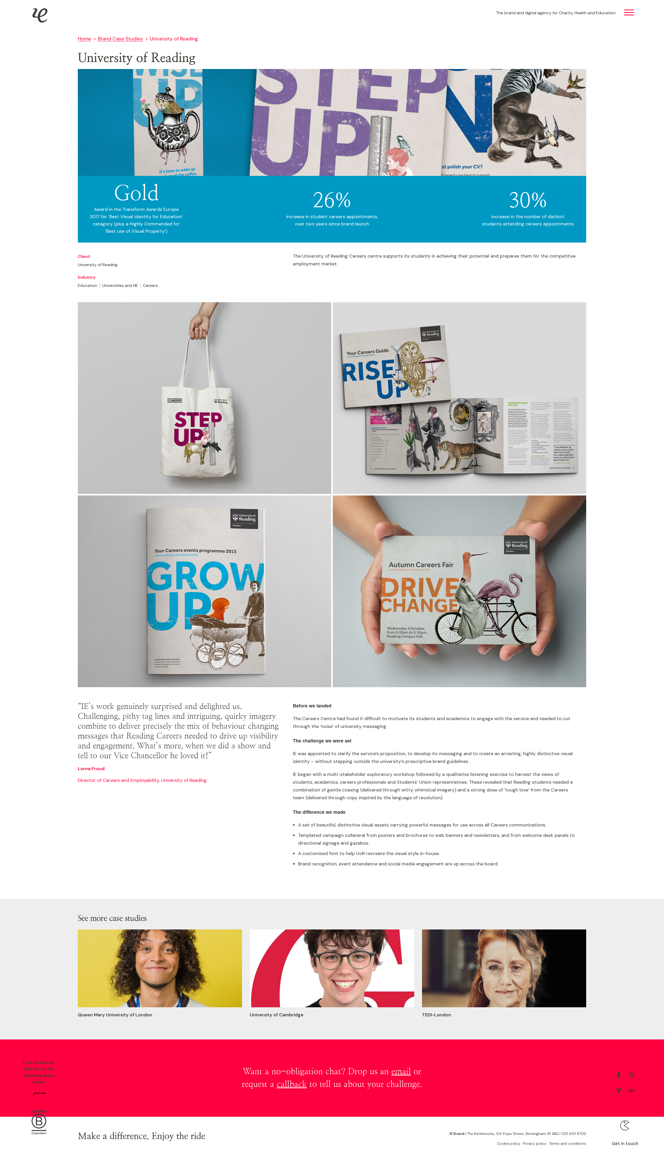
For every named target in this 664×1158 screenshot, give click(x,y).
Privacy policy (535, 1143)
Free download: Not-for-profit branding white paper (39, 1072)
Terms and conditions (567, 1143)
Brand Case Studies (120, 39)
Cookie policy (508, 1143)
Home (84, 39)
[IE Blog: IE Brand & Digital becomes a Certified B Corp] (39, 1123)
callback (292, 1084)
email (401, 1071)
